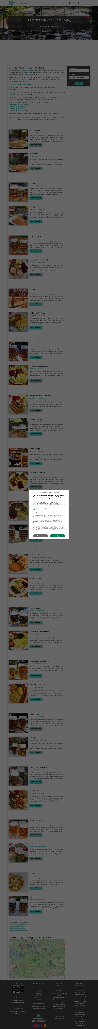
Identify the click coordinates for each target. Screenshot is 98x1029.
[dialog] (49, 514)
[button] (49, 513)
